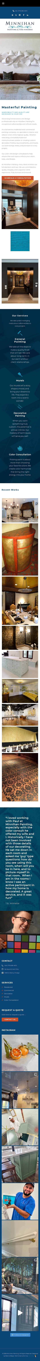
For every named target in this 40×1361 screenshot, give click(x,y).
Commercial (9, 990)
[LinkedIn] (27, 15)
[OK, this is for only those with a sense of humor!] (20, 1201)
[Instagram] (19, 15)
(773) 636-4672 (22, 11)
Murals (6, 997)
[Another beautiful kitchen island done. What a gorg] (20, 1164)
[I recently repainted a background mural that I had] (20, 1275)
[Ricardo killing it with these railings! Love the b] (20, 1238)
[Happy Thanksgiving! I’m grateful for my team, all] (20, 1053)
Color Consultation (11, 1000)
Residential (8, 987)
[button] (18, 178)
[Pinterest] (12, 15)
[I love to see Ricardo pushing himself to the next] (20, 1127)
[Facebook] (23, 15)
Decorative (8, 994)
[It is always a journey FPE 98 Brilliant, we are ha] (20, 1312)
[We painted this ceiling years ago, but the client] (20, 1090)
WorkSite (31, 1356)
